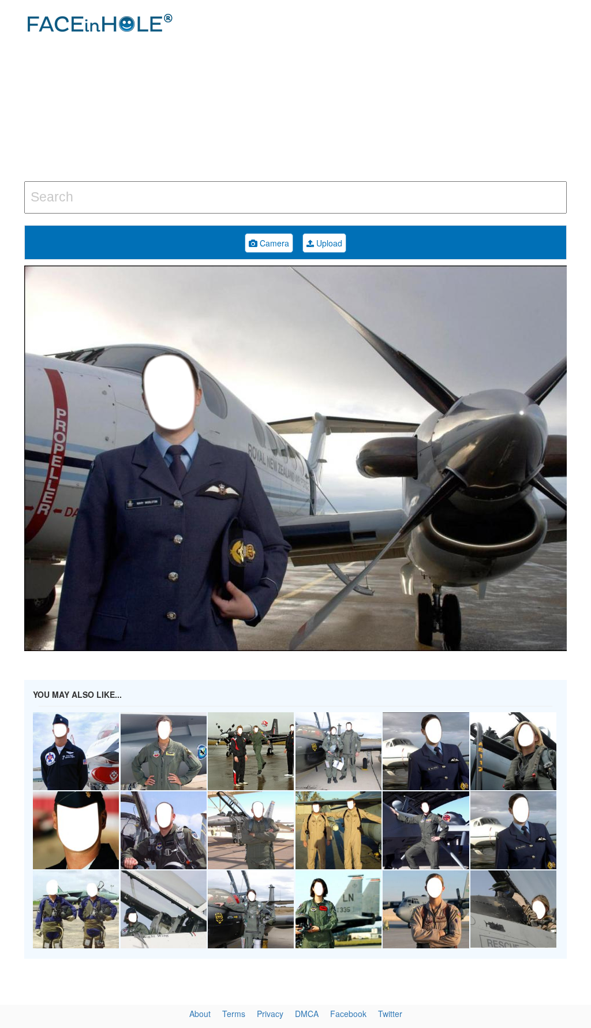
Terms (233, 1013)
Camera (273, 243)
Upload (328, 243)
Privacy (270, 1013)
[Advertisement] (397, 92)
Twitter (390, 1013)
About (200, 1013)
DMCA (307, 1013)
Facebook (348, 1013)
